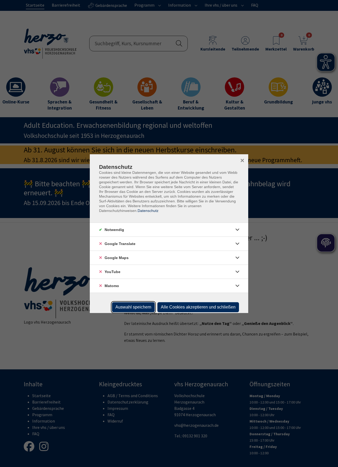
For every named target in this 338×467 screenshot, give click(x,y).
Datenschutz (148, 210)
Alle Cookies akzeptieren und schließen (198, 307)
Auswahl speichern (133, 307)
